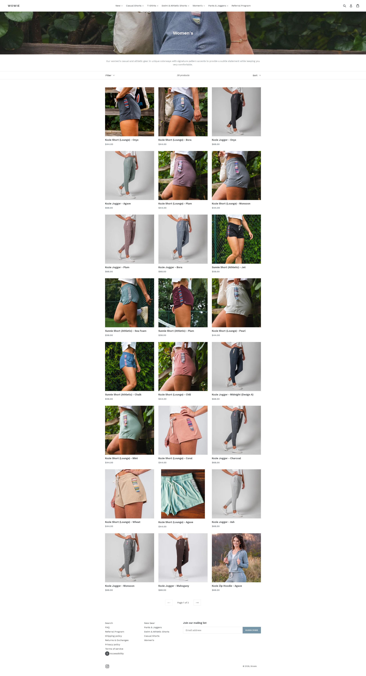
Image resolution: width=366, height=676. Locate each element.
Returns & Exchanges (117, 640)
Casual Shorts (135, 5)
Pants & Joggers (218, 5)
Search (109, 623)
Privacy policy (112, 644)
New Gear (149, 623)
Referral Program (241, 5)
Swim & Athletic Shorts (176, 5)
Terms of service (114, 648)
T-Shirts (153, 5)
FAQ (107, 627)
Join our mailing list (195, 622)
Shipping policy (113, 636)
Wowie (14, 5)
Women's (199, 5)
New (120, 5)
